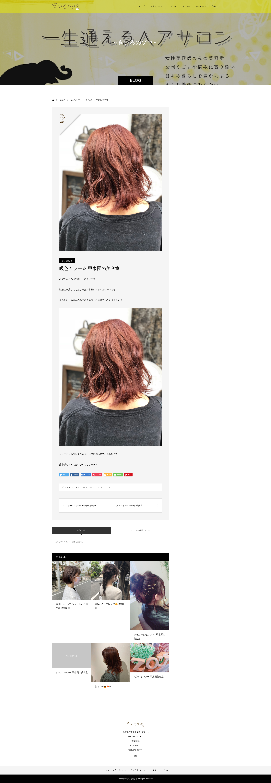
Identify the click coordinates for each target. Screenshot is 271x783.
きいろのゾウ (67, 261)
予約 (214, 6)
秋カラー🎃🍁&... (103, 686)
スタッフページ (157, 6)
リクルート (201, 6)
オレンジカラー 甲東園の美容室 (72, 672)
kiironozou (75, 487)
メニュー (186, 6)
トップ (142, 6)
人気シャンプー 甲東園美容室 (149, 676)
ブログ (173, 6)
